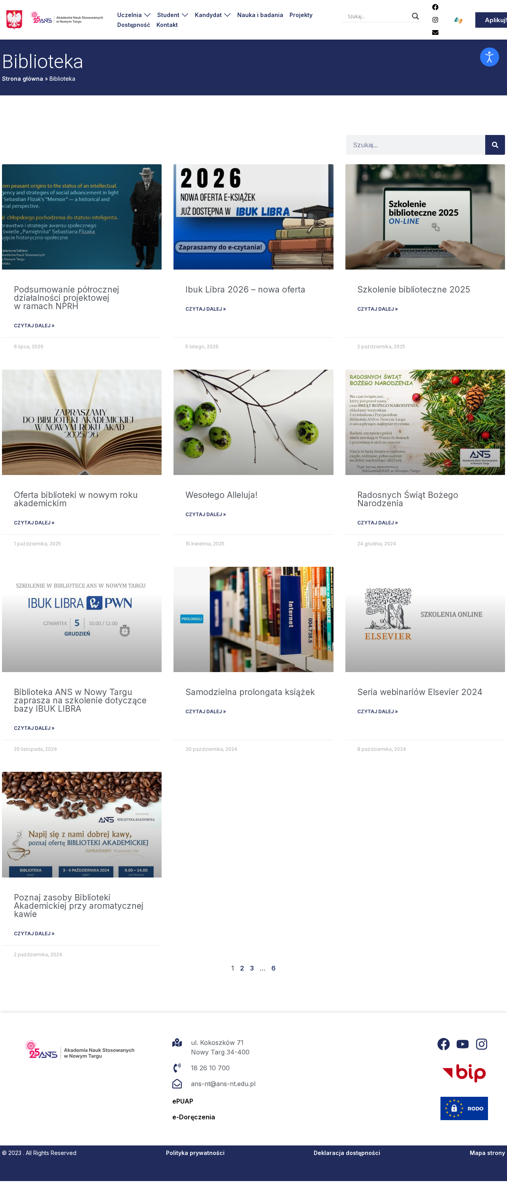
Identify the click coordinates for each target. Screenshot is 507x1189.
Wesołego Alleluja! (221, 495)
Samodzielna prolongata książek (250, 692)
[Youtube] (462, 1044)
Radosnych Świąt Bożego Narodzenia (407, 499)
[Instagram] (435, 19)
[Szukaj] (495, 145)
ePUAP (182, 1101)
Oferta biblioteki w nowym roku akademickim (76, 499)
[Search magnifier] (415, 16)
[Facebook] (435, 7)
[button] (134, 15)
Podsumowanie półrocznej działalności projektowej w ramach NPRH (66, 298)
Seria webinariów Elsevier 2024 (419, 692)
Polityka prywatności (195, 1152)
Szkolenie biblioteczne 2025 (413, 289)
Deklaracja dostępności (347, 1152)
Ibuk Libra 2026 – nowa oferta (245, 289)
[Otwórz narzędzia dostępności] (489, 56)
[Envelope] (435, 32)
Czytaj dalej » (34, 326)
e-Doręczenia (193, 1117)
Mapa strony (487, 1152)
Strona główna (22, 78)
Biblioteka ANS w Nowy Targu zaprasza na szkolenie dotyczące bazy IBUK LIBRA (80, 700)
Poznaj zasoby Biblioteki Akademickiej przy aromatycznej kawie (78, 906)
